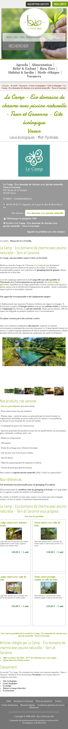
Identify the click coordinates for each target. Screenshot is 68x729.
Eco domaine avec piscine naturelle (45, 213)
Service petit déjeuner (10, 406)
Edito (8, 701)
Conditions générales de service (51, 705)
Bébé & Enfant (24, 69)
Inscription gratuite (38, 4)
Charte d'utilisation (10, 705)
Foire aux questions (44, 701)
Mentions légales (27, 705)
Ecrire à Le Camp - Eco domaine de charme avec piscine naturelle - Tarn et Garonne (30, 224)
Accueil (13, 86)
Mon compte (60, 4)
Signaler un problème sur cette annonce (46, 232)
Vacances (34, 76)
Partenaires (34, 707)
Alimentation (42, 65)
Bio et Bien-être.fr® (45, 716)
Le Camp (38, 265)
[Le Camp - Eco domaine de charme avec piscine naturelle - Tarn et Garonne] (34, 176)
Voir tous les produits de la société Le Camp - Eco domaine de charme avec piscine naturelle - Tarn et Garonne (34, 634)
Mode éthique (49, 72)
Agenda (22, 65)
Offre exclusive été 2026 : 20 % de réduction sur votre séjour (30, 658)
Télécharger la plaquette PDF (21, 218)
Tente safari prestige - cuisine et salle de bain (45, 578)
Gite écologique (55, 86)
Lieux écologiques (37, 86)
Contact (58, 701)
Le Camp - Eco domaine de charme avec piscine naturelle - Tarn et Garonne (34, 87)
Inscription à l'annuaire (23, 701)
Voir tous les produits (34, 516)
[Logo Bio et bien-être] (34, 29)
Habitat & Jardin (21, 72)
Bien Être (47, 69)
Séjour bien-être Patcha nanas (16, 660)
